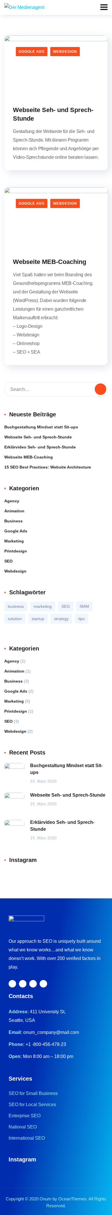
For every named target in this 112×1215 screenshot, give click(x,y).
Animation (14, 511)
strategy (61, 618)
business (16, 606)
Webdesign (65, 52)
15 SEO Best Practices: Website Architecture (47, 467)
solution (15, 618)
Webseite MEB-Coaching (49, 261)
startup (38, 618)
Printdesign (15, 551)
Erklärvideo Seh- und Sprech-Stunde (40, 447)
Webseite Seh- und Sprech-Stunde (53, 114)
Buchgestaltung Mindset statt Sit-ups (41, 427)
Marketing (14, 541)
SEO (8, 561)
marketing (43, 606)
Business (13, 521)
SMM (84, 606)
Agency (11, 501)
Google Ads (32, 52)
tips (81, 618)
